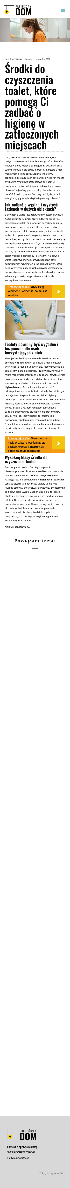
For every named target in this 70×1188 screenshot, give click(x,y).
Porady (28, 59)
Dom (7, 59)
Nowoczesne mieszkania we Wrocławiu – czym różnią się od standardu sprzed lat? (33, 872)
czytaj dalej (17, 628)
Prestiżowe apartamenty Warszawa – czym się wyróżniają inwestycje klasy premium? (35, 779)
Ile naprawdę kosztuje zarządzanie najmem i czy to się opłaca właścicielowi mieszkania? (34, 598)
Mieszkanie (17, 59)
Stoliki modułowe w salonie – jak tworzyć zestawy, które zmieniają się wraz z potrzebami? (34, 960)
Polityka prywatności (18, 1157)
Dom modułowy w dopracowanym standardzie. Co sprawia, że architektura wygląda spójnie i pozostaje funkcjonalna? (34, 689)
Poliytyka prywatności (51, 1173)
